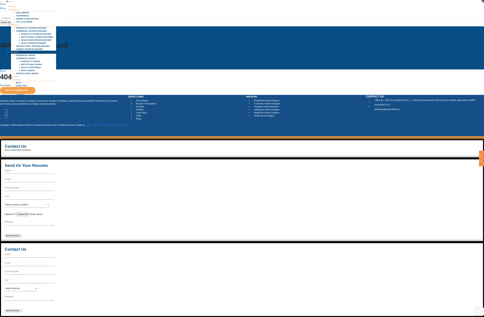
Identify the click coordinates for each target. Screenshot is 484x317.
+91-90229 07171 (382, 105)
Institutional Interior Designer (37, 37)
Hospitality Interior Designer (36, 34)
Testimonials (22, 16)
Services (15, 25)
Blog (18, 83)
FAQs (138, 116)
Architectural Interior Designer (33, 46)
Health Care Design (31, 67)
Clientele (15, 76)
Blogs (138, 119)
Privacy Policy (125, 125)
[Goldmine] (3, 4)
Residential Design (25, 55)
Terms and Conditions (107, 125)
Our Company (22, 13)
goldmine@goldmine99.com (387, 109)
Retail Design (28, 70)
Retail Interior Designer (33, 43)
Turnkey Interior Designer (29, 49)
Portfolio (15, 52)
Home (13, 6)
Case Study (21, 86)
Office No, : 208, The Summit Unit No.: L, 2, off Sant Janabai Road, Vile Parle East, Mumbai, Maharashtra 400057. (425, 100)
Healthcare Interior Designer (266, 113)
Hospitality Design (30, 61)
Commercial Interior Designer (31, 31)
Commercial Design (26, 58)
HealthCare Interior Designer (36, 40)
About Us (15, 9)
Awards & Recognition (27, 19)
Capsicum (89, 125)
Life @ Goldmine (24, 22)
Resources (16, 79)
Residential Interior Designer (31, 28)
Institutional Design (31, 64)
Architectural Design (27, 73)
